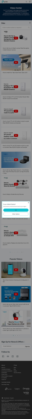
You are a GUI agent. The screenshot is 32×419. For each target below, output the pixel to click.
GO (16, 210)
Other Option (15, 214)
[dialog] (16, 209)
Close (28, 202)
